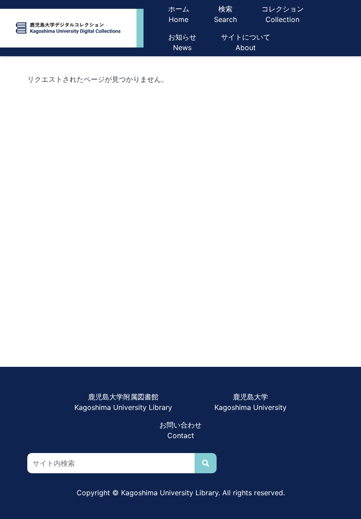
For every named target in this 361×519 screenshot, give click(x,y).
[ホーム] (68, 28)
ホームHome (178, 14)
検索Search (225, 14)
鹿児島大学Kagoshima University (250, 402)
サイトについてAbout (245, 42)
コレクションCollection (283, 14)
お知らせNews (182, 42)
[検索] (206, 463)
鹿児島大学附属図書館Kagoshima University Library (123, 402)
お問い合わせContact (180, 430)
